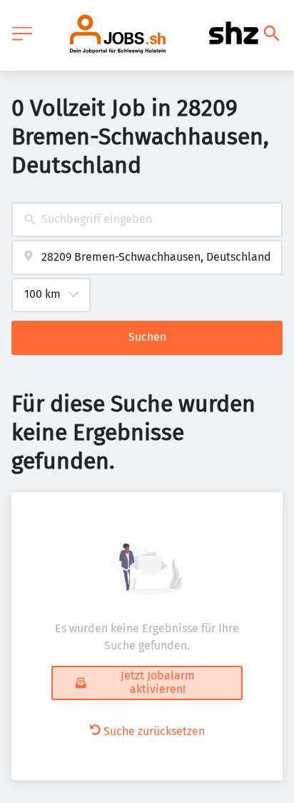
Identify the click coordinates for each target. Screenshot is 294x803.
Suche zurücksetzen (154, 731)
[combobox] (147, 219)
